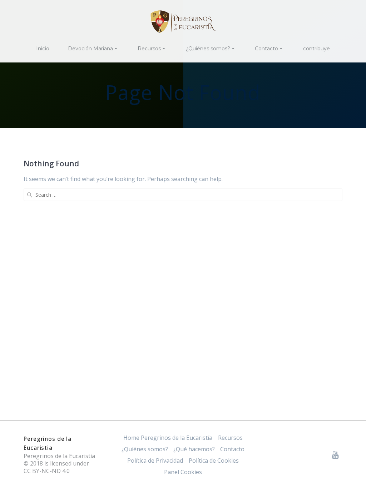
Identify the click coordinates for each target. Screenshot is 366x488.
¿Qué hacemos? (194, 449)
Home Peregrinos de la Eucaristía (167, 438)
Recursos (149, 48)
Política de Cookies (214, 460)
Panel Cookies (183, 472)
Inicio (42, 48)
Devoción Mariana (90, 48)
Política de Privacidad (155, 460)
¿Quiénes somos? (208, 48)
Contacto (266, 48)
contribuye (316, 48)
